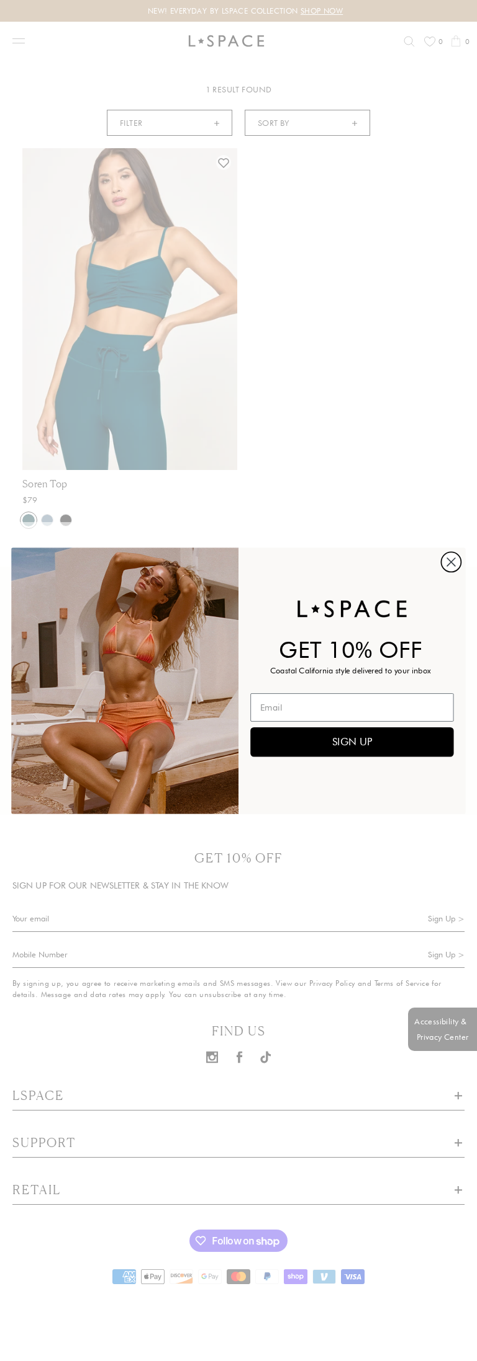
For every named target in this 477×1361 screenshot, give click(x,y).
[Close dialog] (451, 562)
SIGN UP (352, 741)
